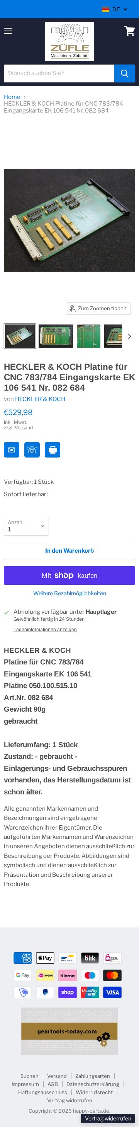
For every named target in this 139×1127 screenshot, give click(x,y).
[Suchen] (124, 73)
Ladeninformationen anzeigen (45, 629)
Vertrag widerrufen (69, 1100)
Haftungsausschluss (42, 1092)
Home (12, 97)
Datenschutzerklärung (92, 1084)
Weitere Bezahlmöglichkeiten (69, 593)
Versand (57, 1076)
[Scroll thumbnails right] (128, 336)
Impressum (25, 1084)
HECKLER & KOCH (40, 399)
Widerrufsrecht (94, 1092)
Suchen (29, 1076)
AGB (52, 1084)
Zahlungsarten (92, 1076)
